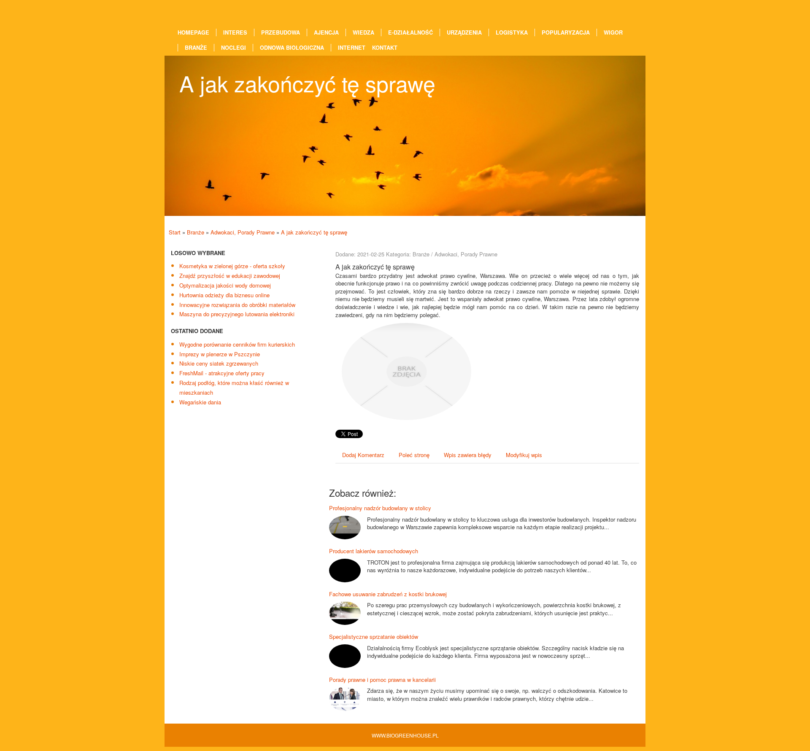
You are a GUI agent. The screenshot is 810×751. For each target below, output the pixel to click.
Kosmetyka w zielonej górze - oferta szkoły (232, 266)
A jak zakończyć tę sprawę (314, 232)
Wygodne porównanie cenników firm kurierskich (237, 344)
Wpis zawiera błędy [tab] (467, 455)
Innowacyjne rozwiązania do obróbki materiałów (237, 305)
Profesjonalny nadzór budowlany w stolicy (380, 508)
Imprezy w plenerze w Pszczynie (219, 354)
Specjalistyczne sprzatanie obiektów (373, 637)
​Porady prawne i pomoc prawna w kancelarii (382, 680)
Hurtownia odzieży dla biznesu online (224, 295)
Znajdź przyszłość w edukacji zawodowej (229, 276)
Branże (195, 232)
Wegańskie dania (200, 402)
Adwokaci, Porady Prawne (243, 232)
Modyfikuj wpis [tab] (524, 455)
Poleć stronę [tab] (414, 455)
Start (175, 232)
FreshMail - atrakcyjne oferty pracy (222, 373)
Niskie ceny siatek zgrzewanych (218, 363)
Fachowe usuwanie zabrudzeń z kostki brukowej (388, 594)
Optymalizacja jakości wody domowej (225, 285)
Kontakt (384, 47)
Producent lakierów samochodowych (373, 551)
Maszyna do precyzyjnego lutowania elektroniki (236, 314)
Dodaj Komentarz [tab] (363, 455)
